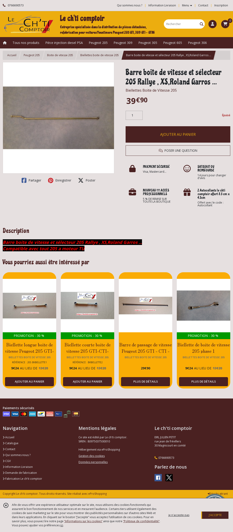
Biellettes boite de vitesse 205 (99, 55)
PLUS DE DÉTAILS (145, 381)
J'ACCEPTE (215, 515)
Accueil (11, 55)
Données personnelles (93, 462)
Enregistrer (62, 180)
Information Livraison (19, 467)
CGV (8, 461)
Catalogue (11, 443)
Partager (34, 180)
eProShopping (97, 494)
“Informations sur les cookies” (83, 521)
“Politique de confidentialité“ (141, 521)
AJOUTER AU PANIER (178, 134)
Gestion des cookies (92, 456)
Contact (203, 5)
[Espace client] (213, 24)
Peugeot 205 (32, 55)
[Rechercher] (202, 24)
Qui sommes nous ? (17, 455)
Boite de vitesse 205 (60, 55)
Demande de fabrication (21, 473)
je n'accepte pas (178, 515)
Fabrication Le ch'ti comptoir (23, 479)
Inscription (221, 5)
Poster (90, 180)
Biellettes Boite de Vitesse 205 (151, 90)
